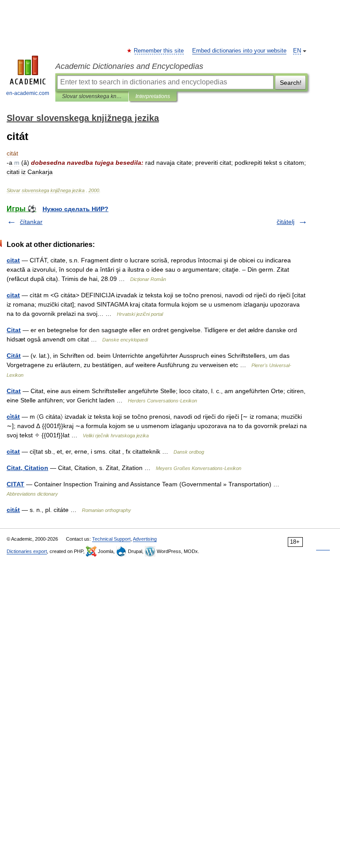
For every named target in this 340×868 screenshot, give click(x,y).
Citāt (14, 355)
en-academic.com (27, 93)
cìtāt (13, 416)
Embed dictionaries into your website (239, 51)
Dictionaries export (27, 551)
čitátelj (285, 221)
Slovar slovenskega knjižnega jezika (92, 96)
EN (297, 51)
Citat (14, 330)
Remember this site (159, 51)
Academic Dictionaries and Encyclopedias (129, 66)
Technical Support (111, 539)
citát (13, 509)
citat (13, 260)
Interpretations (152, 96)
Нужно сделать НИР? (75, 208)
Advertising (145, 539)
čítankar (31, 221)
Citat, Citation (27, 467)
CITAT (15, 484)
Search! (290, 82)
